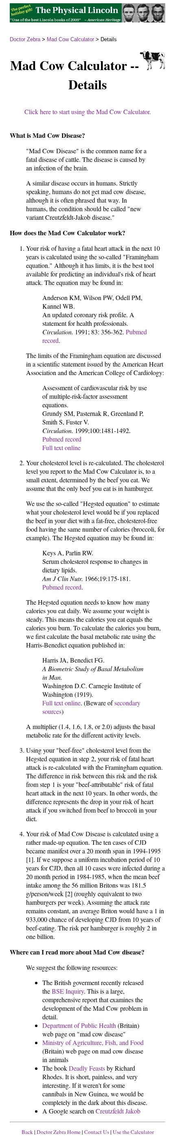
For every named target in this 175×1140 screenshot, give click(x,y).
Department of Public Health (79, 1025)
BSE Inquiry (68, 991)
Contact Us (96, 1132)
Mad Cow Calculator (70, 39)
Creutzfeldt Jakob (118, 1111)
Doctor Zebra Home (59, 1132)
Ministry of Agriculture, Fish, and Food (93, 1042)
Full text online (61, 447)
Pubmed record (61, 439)
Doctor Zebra (25, 39)
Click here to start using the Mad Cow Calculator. (87, 111)
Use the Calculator (133, 1132)
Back (27, 1132)
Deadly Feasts (87, 1068)
